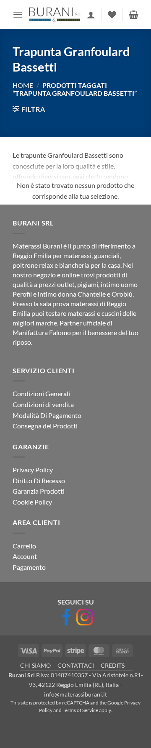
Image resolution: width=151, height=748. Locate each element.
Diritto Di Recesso (39, 480)
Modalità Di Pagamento (47, 415)
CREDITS (113, 665)
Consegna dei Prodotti (45, 426)
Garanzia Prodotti (39, 491)
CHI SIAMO (35, 665)
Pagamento (29, 567)
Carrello (24, 546)
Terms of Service (80, 710)
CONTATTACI (75, 665)
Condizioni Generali (41, 393)
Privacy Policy (33, 470)
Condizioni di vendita (43, 404)
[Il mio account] (91, 14)
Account (25, 556)
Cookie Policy (32, 502)
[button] (18, 14)
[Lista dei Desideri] (112, 14)
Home (23, 85)
